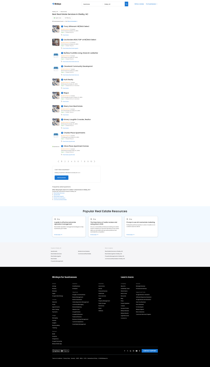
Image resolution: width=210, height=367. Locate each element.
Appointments (56, 307)
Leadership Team (125, 288)
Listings (54, 286)
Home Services (102, 296)
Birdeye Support (140, 309)
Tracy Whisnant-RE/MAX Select (76, 26)
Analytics (54, 336)
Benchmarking (56, 325)
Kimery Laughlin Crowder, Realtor (77, 119)
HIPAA (81, 358)
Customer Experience (77, 321)
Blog (122, 298)
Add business (61, 177)
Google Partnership (57, 341)
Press (122, 301)
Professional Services (141, 288)
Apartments (72, 141)
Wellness (101, 310)
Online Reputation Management (80, 302)
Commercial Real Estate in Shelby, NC (115, 258)
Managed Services (140, 286)
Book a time (124, 293)
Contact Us (124, 318)
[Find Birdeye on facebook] (124, 351)
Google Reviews (76, 312)
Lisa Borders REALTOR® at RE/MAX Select (80, 40)
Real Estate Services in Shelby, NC (114, 251)
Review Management (77, 297)
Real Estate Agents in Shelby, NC (113, 254)
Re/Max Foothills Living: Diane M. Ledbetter (81, 53)
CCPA (85, 358)
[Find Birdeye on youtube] (136, 351)
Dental (100, 288)
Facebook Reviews (77, 316)
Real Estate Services (74, 61)
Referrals (54, 291)
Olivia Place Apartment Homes (76, 146)
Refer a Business (140, 312)
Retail (100, 308)
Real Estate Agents (73, 48)
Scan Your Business (141, 302)
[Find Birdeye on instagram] (133, 351)
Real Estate (66, 35)
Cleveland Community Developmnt (78, 66)
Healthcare (101, 293)
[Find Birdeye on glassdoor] (139, 351)
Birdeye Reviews (125, 310)
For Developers (139, 307)
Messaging (55, 318)
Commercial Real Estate (60, 199)
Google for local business (78, 294)
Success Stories (125, 308)
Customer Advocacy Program (143, 314)
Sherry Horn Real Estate (73, 106)
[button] (94, 161)
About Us (123, 286)
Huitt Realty (68, 80)
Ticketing (54, 327)
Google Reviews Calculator (143, 294)
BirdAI (53, 334)
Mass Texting (55, 309)
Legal (100, 298)
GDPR (77, 358)
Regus (66, 93)
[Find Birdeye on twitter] (127, 351)
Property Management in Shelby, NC (114, 256)
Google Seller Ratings (57, 296)
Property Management (57, 261)
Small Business (76, 286)
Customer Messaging (77, 304)
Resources (123, 296)
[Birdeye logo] (57, 4)
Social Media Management (79, 324)
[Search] (126, 4)
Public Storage (102, 303)
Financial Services (103, 291)
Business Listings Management (80, 319)
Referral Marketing (77, 307)
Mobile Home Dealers (59, 198)
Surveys (54, 320)
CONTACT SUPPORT (149, 351)
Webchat (54, 302)
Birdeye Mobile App (57, 343)
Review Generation (77, 299)
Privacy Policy (66, 358)
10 (91, 161)
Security (73, 358)
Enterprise (75, 288)
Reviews (54, 288)
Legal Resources (125, 315)
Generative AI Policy (92, 358)
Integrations (55, 338)
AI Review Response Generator (143, 297)
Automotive (102, 286)
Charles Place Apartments (74, 133)
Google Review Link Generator (143, 299)
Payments (55, 312)
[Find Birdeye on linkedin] (130, 351)
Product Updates (125, 303)
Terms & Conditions (57, 358)
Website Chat (76, 309)
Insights (54, 323)
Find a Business (140, 304)
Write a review (139, 4)
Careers (123, 305)
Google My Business (77, 314)
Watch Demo (124, 291)
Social (53, 304)
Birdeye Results (125, 313)
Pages (53, 293)
